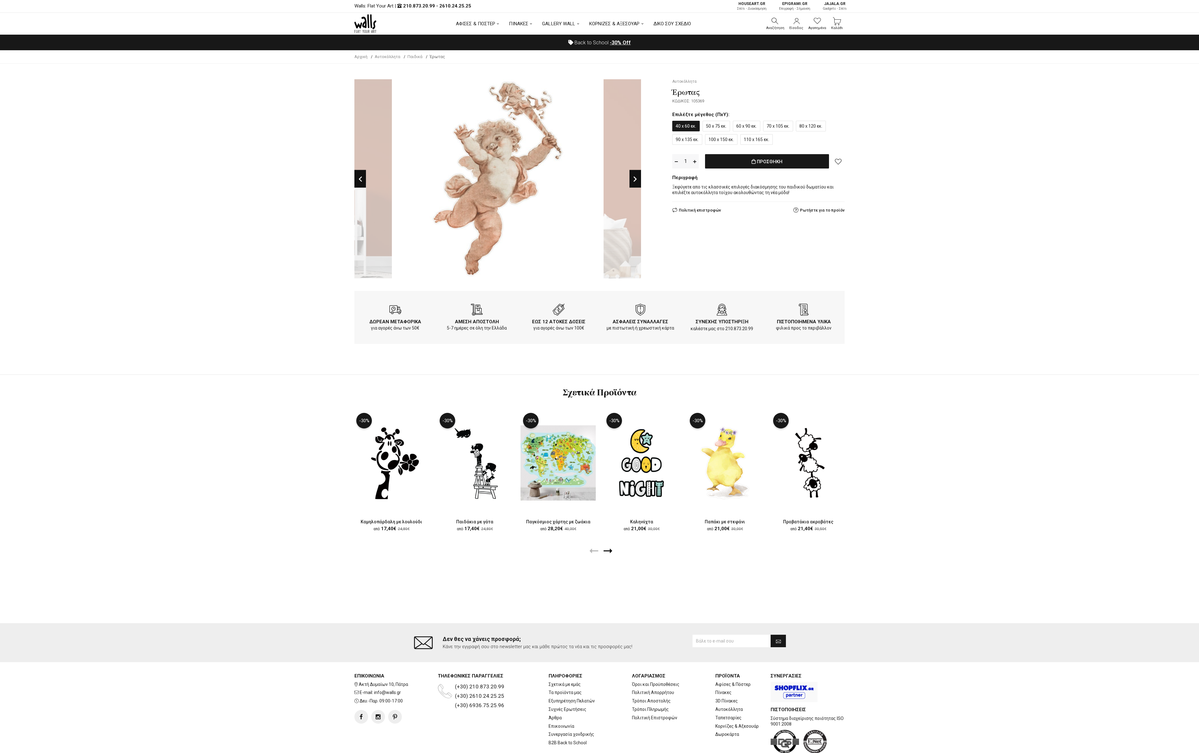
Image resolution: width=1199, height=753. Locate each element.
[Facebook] (361, 717)
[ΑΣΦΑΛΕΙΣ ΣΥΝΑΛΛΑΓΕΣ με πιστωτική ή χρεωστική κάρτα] (640, 311)
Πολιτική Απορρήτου (653, 692)
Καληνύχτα (641, 521)
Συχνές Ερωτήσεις (567, 709)
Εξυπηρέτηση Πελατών (572, 700)
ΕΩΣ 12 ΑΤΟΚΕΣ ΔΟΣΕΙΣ (558, 322)
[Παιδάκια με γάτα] (474, 462)
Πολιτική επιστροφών (700, 210)
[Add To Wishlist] (838, 161)
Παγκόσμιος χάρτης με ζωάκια (558, 521)
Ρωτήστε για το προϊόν (822, 210)
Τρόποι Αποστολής (651, 700)
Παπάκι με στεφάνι (725, 521)
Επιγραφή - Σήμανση (794, 6)
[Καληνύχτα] (641, 462)
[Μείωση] (676, 161)
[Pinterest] (395, 717)
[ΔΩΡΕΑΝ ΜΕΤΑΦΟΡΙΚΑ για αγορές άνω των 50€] (395, 311)
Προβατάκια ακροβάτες (808, 521)
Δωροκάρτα (727, 734)
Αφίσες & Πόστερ (733, 684)
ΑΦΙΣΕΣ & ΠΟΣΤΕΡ (476, 24)
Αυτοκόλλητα (729, 709)
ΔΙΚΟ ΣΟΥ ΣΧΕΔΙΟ (672, 24)
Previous (360, 179)
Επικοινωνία (561, 726)
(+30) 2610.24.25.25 (479, 696)
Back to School (602, 43)
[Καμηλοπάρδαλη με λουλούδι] (391, 462)
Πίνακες (723, 692)
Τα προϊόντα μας (565, 692)
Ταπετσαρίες (728, 717)
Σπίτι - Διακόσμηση (752, 6)
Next (635, 179)
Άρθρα (555, 717)
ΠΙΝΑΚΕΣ (518, 24)
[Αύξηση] (695, 161)
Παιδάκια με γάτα (474, 521)
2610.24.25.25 (455, 6)
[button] (775, 23)
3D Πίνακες (726, 700)
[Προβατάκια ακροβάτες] (808, 462)
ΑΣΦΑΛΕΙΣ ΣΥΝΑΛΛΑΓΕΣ (640, 322)
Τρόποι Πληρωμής (650, 709)
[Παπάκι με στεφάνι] (724, 462)
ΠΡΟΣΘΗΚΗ (769, 161)
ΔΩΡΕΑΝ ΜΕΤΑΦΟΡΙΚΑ (395, 322)
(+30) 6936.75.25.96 (479, 705)
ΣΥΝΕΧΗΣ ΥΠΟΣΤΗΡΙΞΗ (722, 322)
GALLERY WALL (558, 24)
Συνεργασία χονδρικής (571, 734)
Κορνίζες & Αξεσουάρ (737, 726)
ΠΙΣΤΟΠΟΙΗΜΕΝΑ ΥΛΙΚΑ (804, 322)
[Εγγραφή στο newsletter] (778, 641)
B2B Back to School (568, 742)
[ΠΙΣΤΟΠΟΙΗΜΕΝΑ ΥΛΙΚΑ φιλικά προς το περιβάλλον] (804, 311)
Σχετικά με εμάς (565, 684)
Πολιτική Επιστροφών (654, 717)
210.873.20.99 (419, 6)
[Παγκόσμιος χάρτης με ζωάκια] (558, 462)
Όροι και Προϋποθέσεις (655, 684)
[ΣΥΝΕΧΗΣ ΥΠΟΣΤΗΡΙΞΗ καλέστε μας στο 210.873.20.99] (722, 311)
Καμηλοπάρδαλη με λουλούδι (391, 521)
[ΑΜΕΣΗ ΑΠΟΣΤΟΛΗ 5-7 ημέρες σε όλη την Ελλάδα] (477, 311)
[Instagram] (378, 717)
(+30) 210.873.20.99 (479, 686)
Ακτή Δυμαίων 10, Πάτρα (383, 684)
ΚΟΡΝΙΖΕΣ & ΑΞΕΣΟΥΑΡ (614, 24)
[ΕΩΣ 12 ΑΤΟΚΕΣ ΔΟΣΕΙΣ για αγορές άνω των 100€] (559, 311)
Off (620, 43)
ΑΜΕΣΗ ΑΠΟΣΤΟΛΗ (477, 322)
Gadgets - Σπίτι (835, 6)
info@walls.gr (387, 692)
